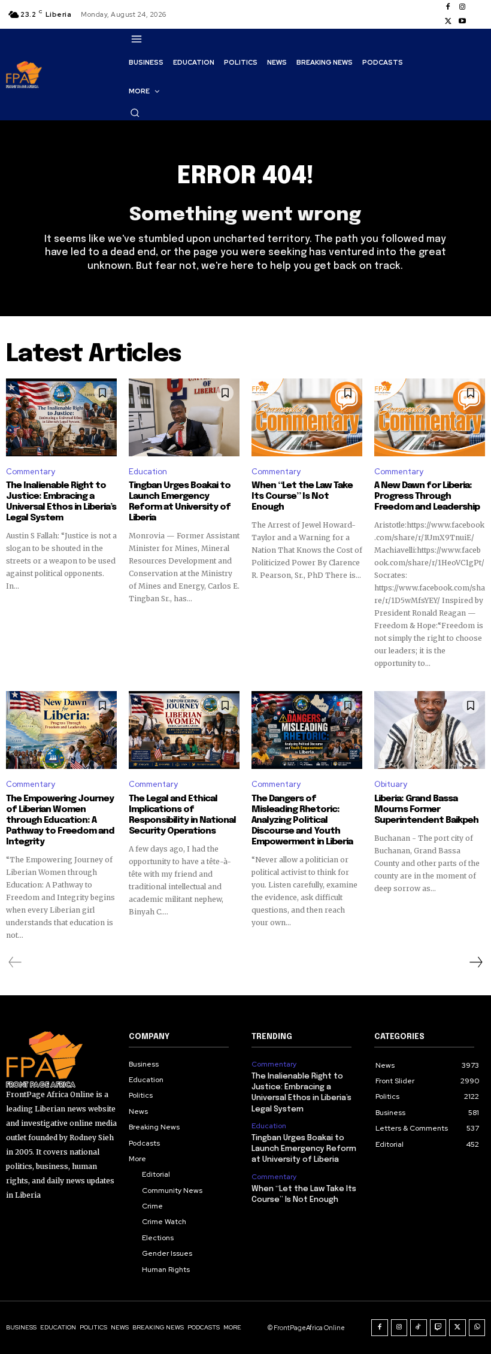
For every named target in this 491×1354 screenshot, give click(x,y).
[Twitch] (438, 1327)
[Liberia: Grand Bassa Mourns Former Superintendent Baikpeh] (429, 730)
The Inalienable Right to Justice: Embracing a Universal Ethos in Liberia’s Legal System (61, 502)
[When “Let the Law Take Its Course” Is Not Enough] (306, 417)
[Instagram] (462, 7)
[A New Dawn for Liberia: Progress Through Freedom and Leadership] (429, 417)
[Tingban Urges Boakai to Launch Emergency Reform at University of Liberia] (184, 417)
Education (148, 472)
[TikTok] (418, 1327)
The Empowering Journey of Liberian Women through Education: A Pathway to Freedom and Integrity (60, 820)
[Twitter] (448, 21)
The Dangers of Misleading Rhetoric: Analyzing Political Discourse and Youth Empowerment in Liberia (302, 820)
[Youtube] (462, 21)
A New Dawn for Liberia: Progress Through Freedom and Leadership (427, 496)
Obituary (390, 784)
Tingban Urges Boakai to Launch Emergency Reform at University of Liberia (180, 502)
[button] (135, 112)
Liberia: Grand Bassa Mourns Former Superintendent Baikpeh (426, 809)
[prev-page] (15, 962)
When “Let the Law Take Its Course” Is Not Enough (302, 496)
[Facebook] (448, 7)
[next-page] (475, 962)
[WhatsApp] (477, 1327)
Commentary (30, 472)
